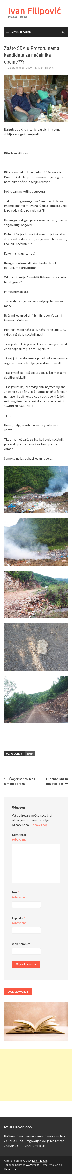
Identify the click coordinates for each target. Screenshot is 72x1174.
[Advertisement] (36, 1075)
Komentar (20, 837)
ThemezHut (11, 1169)
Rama (30, 753)
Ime (20, 894)
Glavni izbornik (21, 32)
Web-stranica (21, 944)
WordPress (32, 1165)
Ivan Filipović (34, 10)
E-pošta (20, 920)
